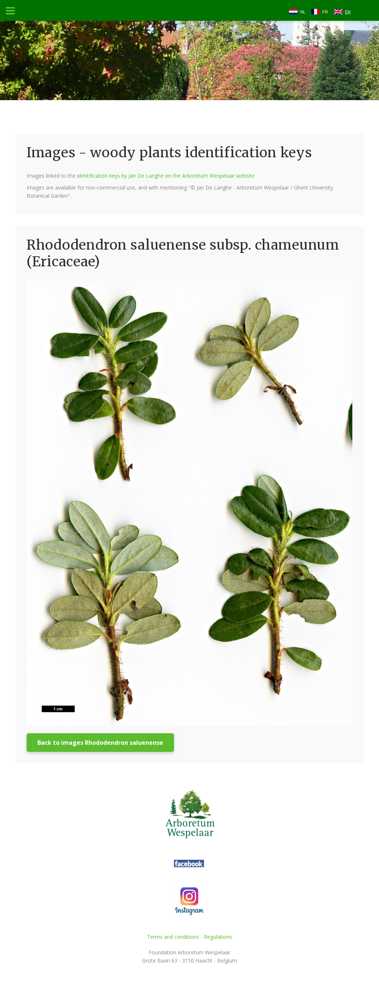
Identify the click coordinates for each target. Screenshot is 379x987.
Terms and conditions (173, 936)
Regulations (218, 936)
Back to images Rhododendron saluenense (100, 742)
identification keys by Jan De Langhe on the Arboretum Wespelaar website (166, 175)
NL (302, 12)
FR (325, 12)
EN (348, 12)
